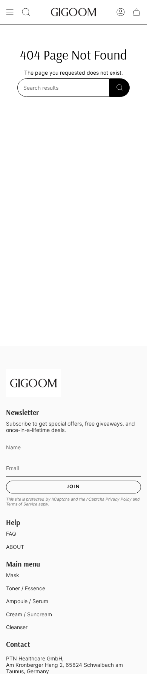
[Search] (120, 87)
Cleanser (17, 627)
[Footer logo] (33, 383)
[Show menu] (9, 12)
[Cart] (136, 12)
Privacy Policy (119, 499)
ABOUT (15, 547)
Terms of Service (21, 504)
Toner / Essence (25, 588)
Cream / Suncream (29, 614)
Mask (12, 575)
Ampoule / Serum (27, 601)
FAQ (11, 533)
